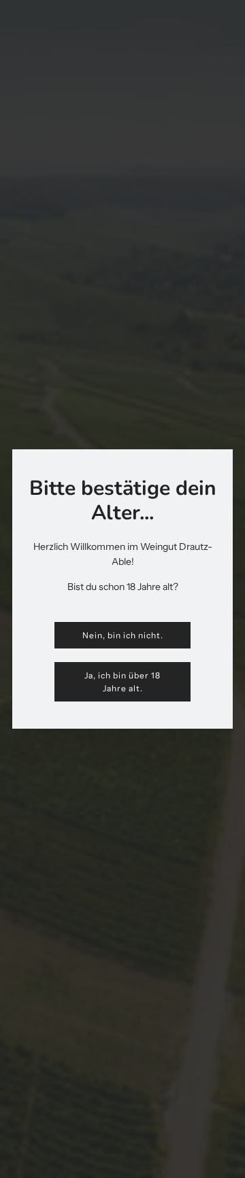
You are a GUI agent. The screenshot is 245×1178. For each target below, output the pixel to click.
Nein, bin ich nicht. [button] (122, 635)
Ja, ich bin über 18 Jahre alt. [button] (122, 681)
